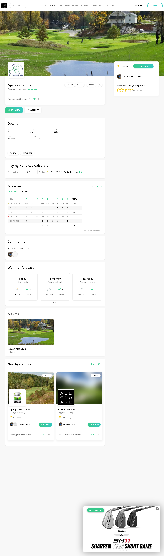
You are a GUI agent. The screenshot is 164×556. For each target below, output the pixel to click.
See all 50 (95, 364)
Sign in (138, 5)
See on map (32, 89)
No (39, 99)
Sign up (155, 5)
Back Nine (24, 191)
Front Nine (13, 191)
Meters (99, 186)
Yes (34, 99)
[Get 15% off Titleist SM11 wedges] (121, 529)
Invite (79, 85)
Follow (69, 85)
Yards (93, 186)
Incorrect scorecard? (92, 230)
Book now (45, 425)
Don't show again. (122, 550)
